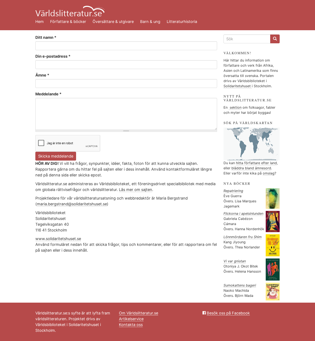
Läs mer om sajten (135, 189)
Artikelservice (131, 319)
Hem (39, 21)
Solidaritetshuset (238, 86)
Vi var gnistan (235, 261)
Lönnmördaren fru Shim (243, 237)
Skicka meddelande (55, 156)
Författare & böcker (68, 21)
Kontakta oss (131, 324)
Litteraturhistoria (182, 21)
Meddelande (48, 94)
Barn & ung (150, 21)
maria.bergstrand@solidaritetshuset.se (72, 204)
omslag (268, 173)
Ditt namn (45, 37)
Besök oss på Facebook (228, 313)
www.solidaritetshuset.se (58, 238)
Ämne (42, 75)
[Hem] (154, 8)
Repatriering (233, 191)
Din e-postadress (52, 56)
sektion (235, 107)
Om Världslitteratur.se (138, 313)
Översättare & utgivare (113, 21)
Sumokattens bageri (240, 285)
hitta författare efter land (256, 163)
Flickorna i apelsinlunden (243, 213)
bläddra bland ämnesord (251, 168)
